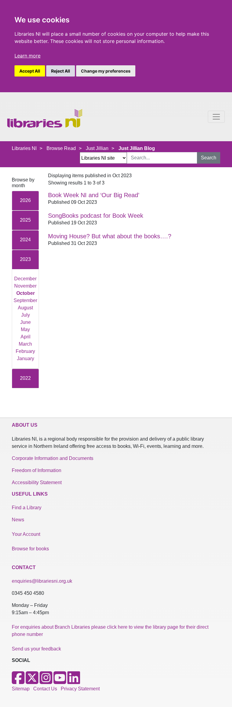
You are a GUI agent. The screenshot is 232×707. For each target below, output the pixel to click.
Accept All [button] (29, 70)
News (18, 519)
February (25, 351)
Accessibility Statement (37, 482)
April (26, 336)
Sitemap (21, 688)
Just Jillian (97, 148)
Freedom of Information (36, 470)
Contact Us (45, 688)
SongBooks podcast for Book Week (95, 215)
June (25, 322)
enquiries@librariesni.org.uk (42, 581)
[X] (32, 681)
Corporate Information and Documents (52, 458)
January (25, 358)
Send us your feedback (36, 648)
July (25, 315)
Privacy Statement (80, 688)
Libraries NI (24, 148)
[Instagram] (46, 681)
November (25, 285)
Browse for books (30, 548)
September (25, 300)
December (25, 278)
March (25, 344)
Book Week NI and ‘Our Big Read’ (93, 195)
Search (208, 157)
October (25, 293)
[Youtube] (59, 681)
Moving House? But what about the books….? (109, 236)
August (25, 307)
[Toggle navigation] (216, 117)
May (25, 329)
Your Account (26, 534)
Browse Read (61, 148)
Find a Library (26, 507)
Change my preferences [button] (105, 70)
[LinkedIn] (73, 681)
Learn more (27, 56)
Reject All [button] (60, 70)
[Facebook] (18, 681)
